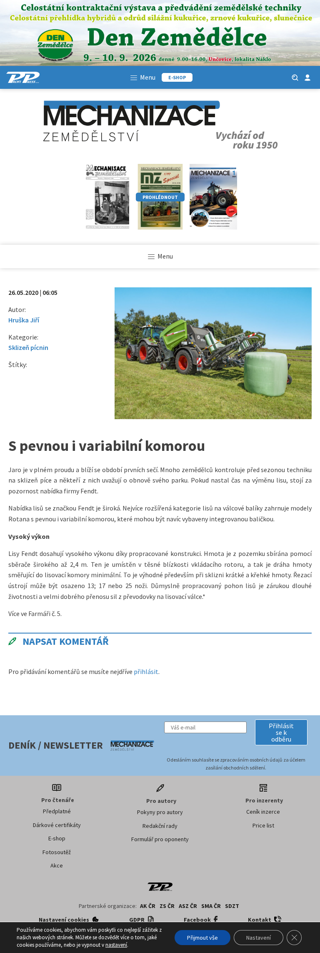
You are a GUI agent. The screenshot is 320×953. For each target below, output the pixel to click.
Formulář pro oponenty (160, 839)
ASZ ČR (188, 906)
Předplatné (57, 811)
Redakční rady (160, 826)
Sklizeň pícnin (28, 347)
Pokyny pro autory (160, 812)
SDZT (232, 906)
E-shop (56, 838)
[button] (281, 732)
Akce (56, 865)
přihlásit (146, 671)
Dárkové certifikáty (57, 825)
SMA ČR (211, 906)
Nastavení (258, 937)
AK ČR (147, 906)
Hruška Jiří (23, 320)
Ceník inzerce (263, 811)
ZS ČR (167, 906)
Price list (263, 825)
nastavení (116, 944)
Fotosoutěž (56, 852)
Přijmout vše (202, 937)
